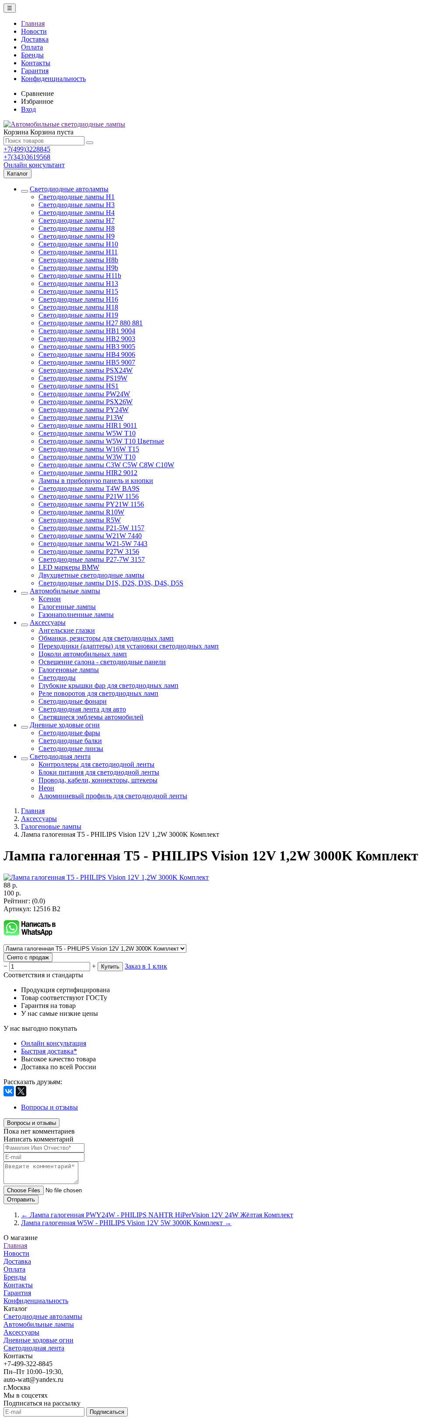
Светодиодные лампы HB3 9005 (86, 346)
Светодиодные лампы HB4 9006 (86, 354)
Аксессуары (48, 622)
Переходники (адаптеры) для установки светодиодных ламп (128, 646)
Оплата (32, 47)
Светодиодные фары (69, 732)
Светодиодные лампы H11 (78, 252)
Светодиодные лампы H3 (76, 204)
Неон (46, 788)
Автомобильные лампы (65, 591)
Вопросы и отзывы (31, 1123)
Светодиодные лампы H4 (76, 212)
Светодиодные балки (70, 740)
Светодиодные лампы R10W (81, 512)
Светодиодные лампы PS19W (82, 378)
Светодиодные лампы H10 (78, 244)
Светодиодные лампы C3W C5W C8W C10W (106, 465)
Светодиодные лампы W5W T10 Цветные (101, 441)
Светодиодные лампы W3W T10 (87, 457)
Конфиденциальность (53, 78)
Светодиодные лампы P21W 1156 (88, 496)
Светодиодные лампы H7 (76, 220)
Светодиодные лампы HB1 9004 (86, 331)
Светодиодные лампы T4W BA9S (89, 488)
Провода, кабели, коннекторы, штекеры (98, 780)
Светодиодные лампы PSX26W (85, 401)
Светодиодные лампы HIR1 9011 (87, 425)
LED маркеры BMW (68, 567)
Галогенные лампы (67, 606)
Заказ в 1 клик (146, 966)
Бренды (32, 55)
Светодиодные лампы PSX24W (85, 370)
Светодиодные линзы (70, 748)
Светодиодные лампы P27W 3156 (88, 551)
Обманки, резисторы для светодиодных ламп (106, 638)
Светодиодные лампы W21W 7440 (90, 535)
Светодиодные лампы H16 (78, 299)
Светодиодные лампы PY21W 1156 (91, 504)
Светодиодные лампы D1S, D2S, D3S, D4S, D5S (110, 583)
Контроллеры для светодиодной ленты (96, 764)
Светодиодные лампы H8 (76, 228)
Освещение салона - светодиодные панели (102, 662)
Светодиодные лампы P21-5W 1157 (91, 528)
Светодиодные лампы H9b (78, 267)
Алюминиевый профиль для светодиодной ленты (112, 796)
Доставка (35, 39)
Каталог (17, 173)
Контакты (35, 63)
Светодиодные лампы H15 (78, 291)
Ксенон (49, 599)
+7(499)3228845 (27, 149)
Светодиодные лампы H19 (78, 315)
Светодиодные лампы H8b (78, 260)
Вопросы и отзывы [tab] (49, 1107)
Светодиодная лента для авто (82, 709)
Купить (110, 966)
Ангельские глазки (66, 630)
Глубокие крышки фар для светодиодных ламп (108, 685)
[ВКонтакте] (9, 1091)
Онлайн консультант (34, 165)
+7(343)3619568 (27, 157)
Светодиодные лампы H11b (79, 275)
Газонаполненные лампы (76, 614)
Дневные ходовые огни (65, 725)
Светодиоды (57, 677)
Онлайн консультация (53, 1043)
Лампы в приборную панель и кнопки (95, 480)
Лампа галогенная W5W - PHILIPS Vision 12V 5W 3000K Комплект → (126, 1222)
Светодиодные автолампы (69, 189)
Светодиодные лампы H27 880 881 (90, 323)
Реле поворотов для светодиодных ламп (98, 693)
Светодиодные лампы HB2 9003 (86, 338)
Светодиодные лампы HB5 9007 (86, 362)
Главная (33, 23)
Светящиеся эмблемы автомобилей (91, 717)
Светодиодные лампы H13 (78, 283)
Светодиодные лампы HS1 (78, 386)
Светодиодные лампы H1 (76, 197)
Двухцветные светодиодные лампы (91, 575)
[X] (21, 1091)
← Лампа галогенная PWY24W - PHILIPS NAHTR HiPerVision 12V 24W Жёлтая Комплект (157, 1215)
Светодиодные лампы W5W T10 (87, 433)
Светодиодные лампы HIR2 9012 (87, 472)
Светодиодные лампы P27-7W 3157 (91, 559)
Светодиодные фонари (72, 701)
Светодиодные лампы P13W (80, 417)
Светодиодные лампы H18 (78, 307)
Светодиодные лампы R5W (79, 520)
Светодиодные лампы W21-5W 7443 (92, 543)
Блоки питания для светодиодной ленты (98, 772)
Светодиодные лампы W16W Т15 (88, 449)
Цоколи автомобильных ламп (82, 654)
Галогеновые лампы (68, 669)
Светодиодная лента (60, 756)
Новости (34, 31)
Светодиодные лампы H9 (76, 236)
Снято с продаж (28, 957)
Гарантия (35, 70)
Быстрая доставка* (49, 1051)
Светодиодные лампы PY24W (83, 409)
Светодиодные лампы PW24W (84, 394)
